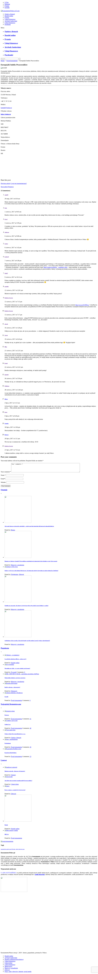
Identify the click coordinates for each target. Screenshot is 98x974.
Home (2, 61)
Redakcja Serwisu (9, 297)
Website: (3, 482)
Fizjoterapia (14, 574)
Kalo (6, 208)
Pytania (7, 6)
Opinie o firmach (10, 14)
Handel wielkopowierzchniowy (14, 959)
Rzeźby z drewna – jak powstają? (12, 687)
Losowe (4, 760)
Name (3, 475)
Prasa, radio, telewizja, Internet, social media (18, 971)
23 (30, 756)
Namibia (7, 423)
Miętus (6, 399)
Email (3, 479)
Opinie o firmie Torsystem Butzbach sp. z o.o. (15, 733)
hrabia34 (7, 256)
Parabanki (8, 24)
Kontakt (7, 7)
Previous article (5, 183)
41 (30, 719)
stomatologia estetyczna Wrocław (8, 849)
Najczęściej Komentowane (11, 704)
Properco (11, 187)
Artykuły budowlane (11, 21)
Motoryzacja (8, 966)
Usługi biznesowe (10, 19)
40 (30, 728)
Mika (6, 346)
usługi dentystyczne (20, 849)
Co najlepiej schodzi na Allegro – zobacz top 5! (15, 659)
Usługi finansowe (10, 23)
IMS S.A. (7, 834)
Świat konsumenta (12, 61)
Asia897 (6, 194)
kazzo (6, 412)
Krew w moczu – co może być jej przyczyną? (15, 789)
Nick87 (6, 273)
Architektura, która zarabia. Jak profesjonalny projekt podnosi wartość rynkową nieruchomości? (27, 640)
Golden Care (8, 724)
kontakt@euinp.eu (6, 108)
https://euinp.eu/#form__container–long (55, 267)
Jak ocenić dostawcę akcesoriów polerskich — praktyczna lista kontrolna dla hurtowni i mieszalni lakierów (29, 526)
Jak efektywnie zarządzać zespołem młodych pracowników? (18, 780)
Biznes (13, 530)
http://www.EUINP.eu (82, 305)
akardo (6, 324)
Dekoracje (14, 691)
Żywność (14, 672)
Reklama (7, 4)
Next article (4, 187)
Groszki (6, 696)
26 (30, 747)
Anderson (7, 232)
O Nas (7, 2)
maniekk (7, 286)
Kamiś (6, 363)
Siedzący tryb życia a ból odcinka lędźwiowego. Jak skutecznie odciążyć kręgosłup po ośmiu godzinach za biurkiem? (31, 570)
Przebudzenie (8, 743)
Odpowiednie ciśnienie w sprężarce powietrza (15, 677)
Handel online (9, 16)
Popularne (5, 648)
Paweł (6, 219)
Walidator (7, 386)
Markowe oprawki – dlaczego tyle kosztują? (15, 771)
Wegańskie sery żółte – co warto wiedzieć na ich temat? (17, 668)
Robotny (7, 434)
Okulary (13, 775)
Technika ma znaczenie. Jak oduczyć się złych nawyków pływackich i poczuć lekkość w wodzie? (26, 605)
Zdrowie (21, 574)
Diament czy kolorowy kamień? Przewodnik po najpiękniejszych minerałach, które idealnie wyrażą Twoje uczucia (31, 561)
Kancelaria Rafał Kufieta (10, 752)
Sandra (6, 243)
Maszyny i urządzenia (17, 565)
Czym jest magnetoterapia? (18, 183)
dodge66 (7, 374)
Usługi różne (15, 784)
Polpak (6, 824)
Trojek (6, 335)
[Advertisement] (49, 923)
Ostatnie (4, 490)
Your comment (6, 472)
